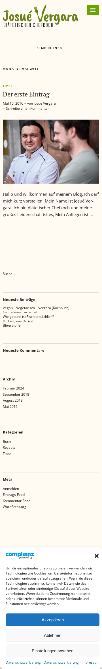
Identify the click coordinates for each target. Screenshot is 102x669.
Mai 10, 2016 (13, 103)
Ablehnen (52, 635)
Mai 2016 (10, 406)
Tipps (8, 86)
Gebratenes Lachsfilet (20, 312)
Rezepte (9, 447)
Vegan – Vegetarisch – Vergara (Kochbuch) (36, 307)
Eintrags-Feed (14, 494)
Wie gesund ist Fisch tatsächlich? (28, 316)
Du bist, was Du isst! (18, 321)
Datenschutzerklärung (23, 662)
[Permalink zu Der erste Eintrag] (51, 182)
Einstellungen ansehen (52, 650)
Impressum (90, 662)
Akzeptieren (53, 619)
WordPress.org (14, 506)
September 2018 (16, 394)
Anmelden (11, 488)
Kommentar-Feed (16, 500)
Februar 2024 (13, 388)
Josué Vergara (45, 103)
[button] (96, 556)
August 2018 (13, 400)
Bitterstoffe (12, 325)
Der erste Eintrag (26, 94)
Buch (7, 441)
